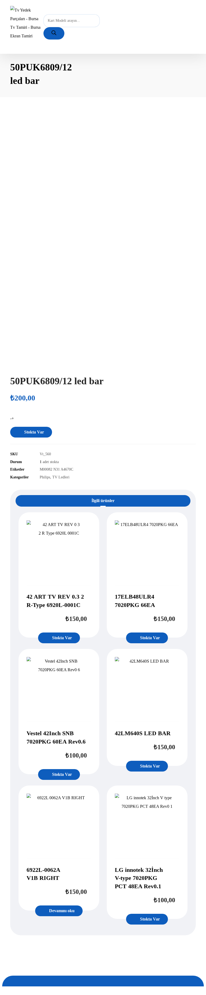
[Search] (53, 33)
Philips (45, 477)
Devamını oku (62, 910)
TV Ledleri (60, 477)
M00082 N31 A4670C (56, 469)
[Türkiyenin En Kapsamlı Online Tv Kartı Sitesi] (26, 23)
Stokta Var (34, 432)
